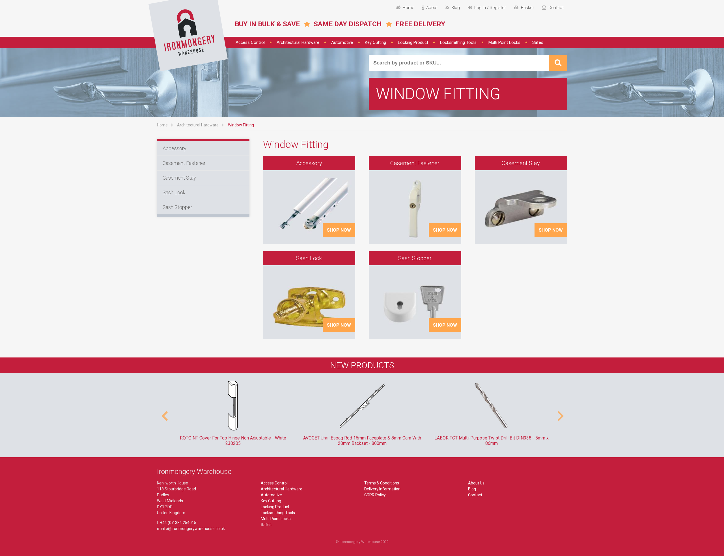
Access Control (250, 42)
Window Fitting (241, 125)
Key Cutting (375, 42)
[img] (188, 35)
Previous (164, 413)
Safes (537, 42)
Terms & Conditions (381, 483)
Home (162, 125)
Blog (472, 489)
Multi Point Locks (504, 42)
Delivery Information (382, 489)
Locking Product (413, 42)
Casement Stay (179, 178)
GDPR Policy (375, 495)
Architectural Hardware (298, 42)
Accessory (174, 148)
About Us (476, 483)
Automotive (342, 42)
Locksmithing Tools (458, 42)
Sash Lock (174, 192)
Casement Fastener (184, 163)
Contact (475, 495)
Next (560, 413)
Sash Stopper (177, 207)
